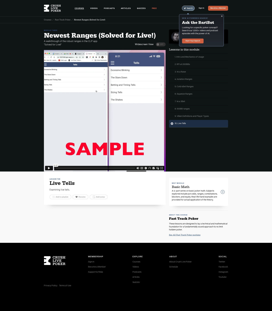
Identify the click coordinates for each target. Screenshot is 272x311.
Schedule (173, 267)
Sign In (201, 8)
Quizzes (141, 8)
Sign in (91, 262)
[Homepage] (59, 8)
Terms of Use (65, 286)
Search (190, 8)
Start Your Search (192, 41)
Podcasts (109, 8)
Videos (94, 8)
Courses (79, 8)
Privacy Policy (50, 286)
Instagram (223, 272)
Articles (126, 8)
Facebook (223, 267)
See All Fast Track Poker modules (184, 235)
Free (154, 8)
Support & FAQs (95, 272)
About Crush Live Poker (180, 262)
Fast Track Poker (63, 20)
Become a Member (218, 8)
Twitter (222, 262)
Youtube (222, 277)
